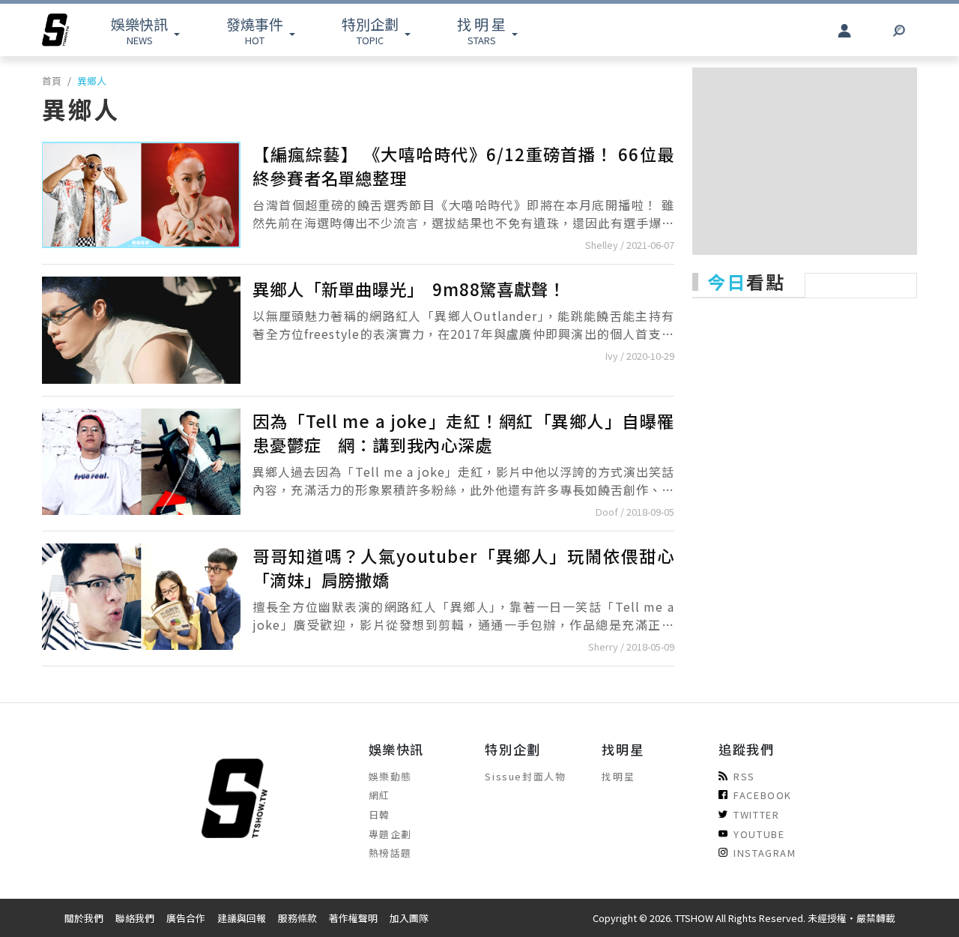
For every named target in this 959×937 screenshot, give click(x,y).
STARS (481, 30)
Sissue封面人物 (525, 776)
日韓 (379, 814)
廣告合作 (185, 918)
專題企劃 (390, 834)
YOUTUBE (758, 834)
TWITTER (756, 814)
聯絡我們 (134, 918)
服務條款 (297, 918)
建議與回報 (241, 918)
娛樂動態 (390, 776)
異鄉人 (91, 80)
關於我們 (83, 918)
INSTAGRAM (764, 853)
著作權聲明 (353, 918)
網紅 (379, 795)
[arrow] (55, 29)
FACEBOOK (762, 795)
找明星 (618, 776)
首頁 (51, 80)
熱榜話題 (390, 853)
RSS (744, 776)
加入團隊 (409, 918)
